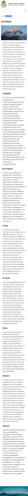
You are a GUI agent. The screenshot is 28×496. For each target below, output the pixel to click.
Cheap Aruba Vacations (16, 4)
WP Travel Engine (19, 491)
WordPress (17, 493)
